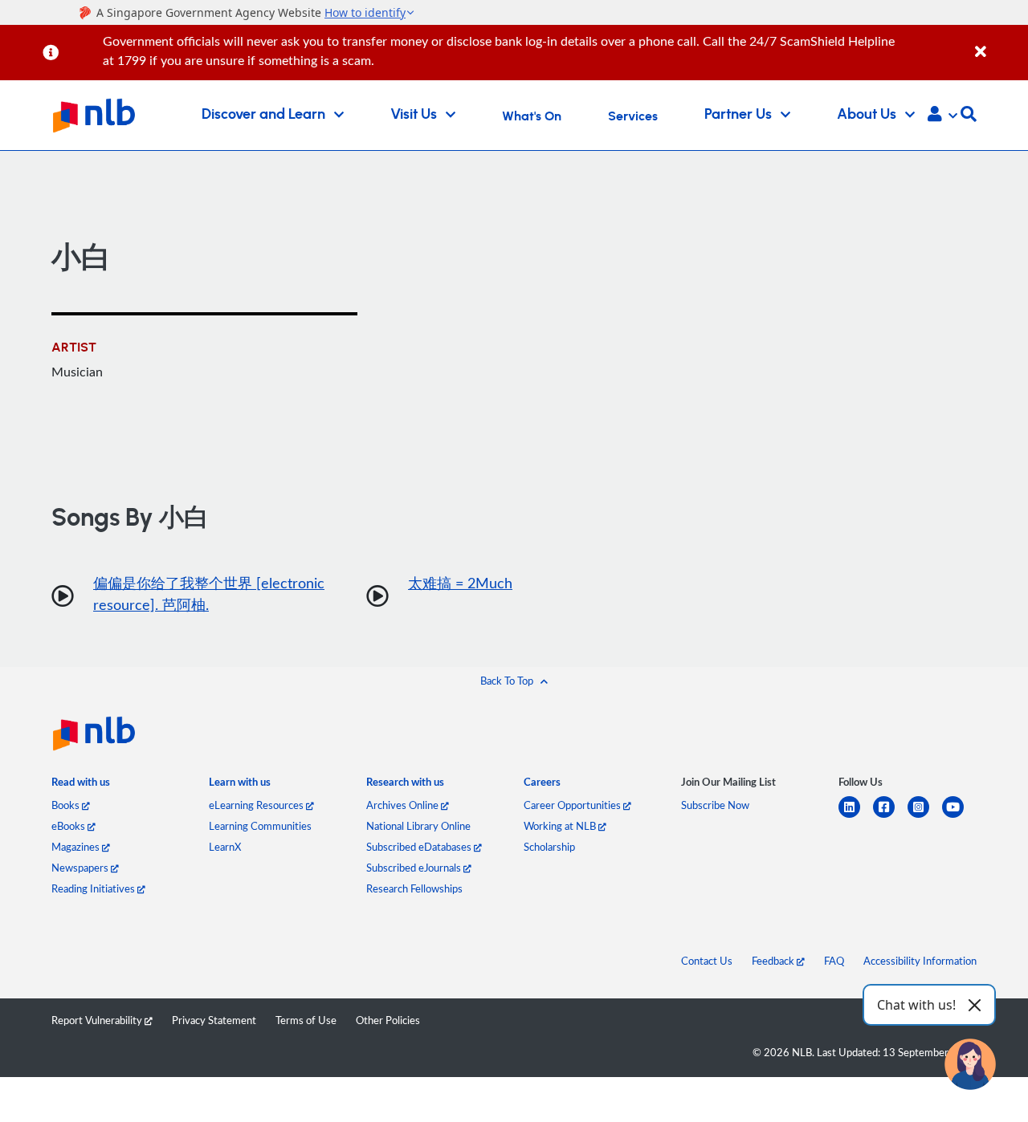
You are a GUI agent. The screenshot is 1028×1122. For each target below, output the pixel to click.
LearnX (225, 846)
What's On (531, 116)
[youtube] (959, 816)
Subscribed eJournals (414, 867)
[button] (942, 116)
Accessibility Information (920, 960)
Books (66, 805)
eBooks (69, 826)
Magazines (76, 846)
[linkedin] (855, 816)
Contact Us (706, 960)
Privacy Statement (214, 1020)
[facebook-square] (890, 816)
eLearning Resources (257, 805)
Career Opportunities (573, 805)
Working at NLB (561, 826)
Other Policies (388, 1020)
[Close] (998, 43)
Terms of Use (306, 1020)
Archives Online (403, 805)
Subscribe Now (715, 805)
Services (633, 116)
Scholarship (549, 846)
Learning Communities (260, 826)
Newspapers (81, 867)
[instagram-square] (925, 816)
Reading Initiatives (94, 888)
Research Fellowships (414, 888)
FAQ (834, 960)
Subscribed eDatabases (420, 846)
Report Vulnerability (98, 1020)
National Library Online (418, 826)
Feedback (774, 960)
